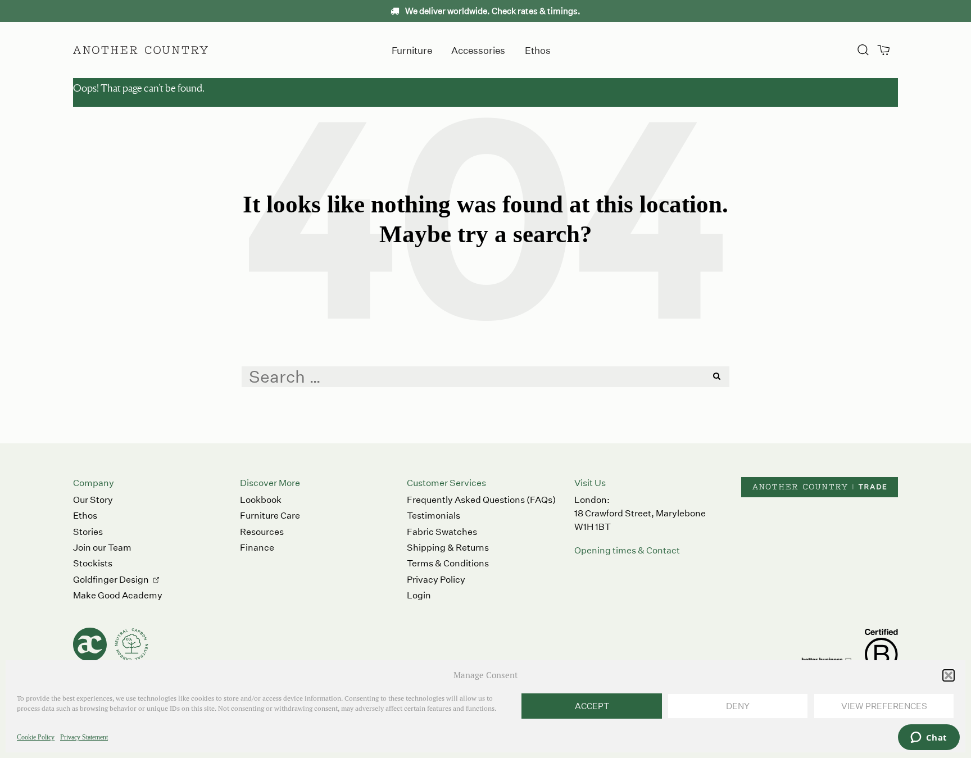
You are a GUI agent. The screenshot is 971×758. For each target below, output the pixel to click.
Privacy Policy (436, 579)
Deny (738, 706)
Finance (257, 547)
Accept (592, 706)
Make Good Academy (117, 595)
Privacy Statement (84, 737)
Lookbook (261, 499)
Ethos (538, 50)
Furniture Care (270, 515)
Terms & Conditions (448, 563)
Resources (262, 531)
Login (419, 595)
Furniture (412, 50)
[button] (948, 675)
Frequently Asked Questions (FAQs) (481, 499)
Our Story (93, 499)
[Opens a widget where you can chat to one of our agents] (928, 738)
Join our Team (102, 547)
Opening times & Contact (627, 550)
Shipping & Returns (448, 547)
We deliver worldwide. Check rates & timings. (491, 11)
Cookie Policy (36, 737)
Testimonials (433, 515)
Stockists (92, 563)
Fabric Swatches (442, 531)
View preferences (884, 706)
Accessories (478, 50)
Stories (88, 531)
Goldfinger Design (111, 579)
